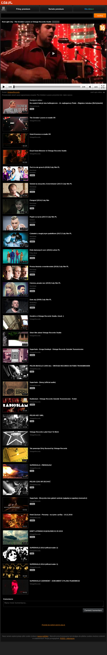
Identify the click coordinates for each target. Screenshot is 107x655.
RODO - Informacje (67, 638)
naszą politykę (42, 636)
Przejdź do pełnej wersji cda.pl (53, 625)
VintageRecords (13, 92)
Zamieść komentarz (93, 610)
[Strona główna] (6, 2)
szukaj (100, 15)
